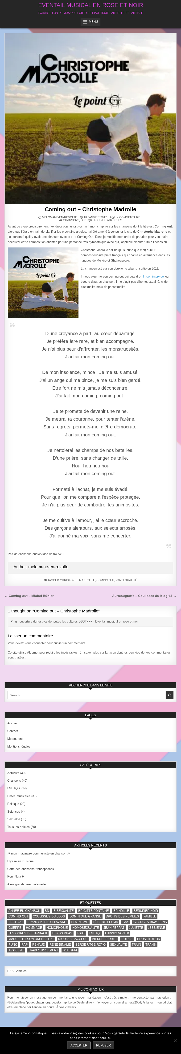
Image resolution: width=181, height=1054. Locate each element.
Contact (12, 731)
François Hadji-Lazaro (47, 922)
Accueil (12, 723)
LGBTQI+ (86, 220)
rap (24, 944)
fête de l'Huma (105, 922)
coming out (105, 580)
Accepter (78, 1045)
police (127, 939)
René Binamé (60, 944)
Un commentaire (127, 217)
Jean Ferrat (113, 927)
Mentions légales (18, 746)
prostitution (148, 939)
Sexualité (13, 819)
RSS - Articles (17, 971)
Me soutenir (15, 739)
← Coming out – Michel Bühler (28, 596)
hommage (34, 927)
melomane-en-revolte (59, 217)
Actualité (13, 773)
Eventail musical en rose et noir (90, 5)
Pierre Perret (104, 939)
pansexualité (126, 580)
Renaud (38, 944)
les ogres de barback (27, 933)
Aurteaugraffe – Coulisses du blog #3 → (144, 596)
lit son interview (153, 276)
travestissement (43, 950)
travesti (16, 950)
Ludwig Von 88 (117, 933)
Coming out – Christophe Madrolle (90, 209)
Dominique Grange (85, 916)
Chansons (71, 220)
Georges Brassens (150, 922)
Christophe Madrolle (77, 580)
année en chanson (24, 911)
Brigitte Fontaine (93, 911)
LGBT (81, 933)
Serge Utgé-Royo (90, 944)
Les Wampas (62, 933)
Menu (93, 22)
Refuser (103, 1045)
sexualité (118, 944)
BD (47, 911)
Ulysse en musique (20, 861)
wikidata (70, 950)
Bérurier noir (146, 911)
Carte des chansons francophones (30, 869)
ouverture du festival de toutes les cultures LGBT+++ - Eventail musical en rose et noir (79, 621)
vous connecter (35, 643)
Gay (126, 922)
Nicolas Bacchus (72, 939)
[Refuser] (175, 1040)
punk (12, 944)
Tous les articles (108, 220)
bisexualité (63, 911)
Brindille (121, 911)
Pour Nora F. (16, 876)
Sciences (13, 811)
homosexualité (85, 927)
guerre (14, 927)
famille (150, 916)
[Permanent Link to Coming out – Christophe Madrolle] (90, 118)
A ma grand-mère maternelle (26, 884)
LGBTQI (95, 933)
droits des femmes (122, 916)
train (136, 944)
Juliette (136, 927)
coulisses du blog (49, 916)
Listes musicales (18, 796)
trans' (150, 944)
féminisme (79, 922)
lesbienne (156, 927)
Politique (13, 804)
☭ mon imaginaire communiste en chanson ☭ (38, 853)
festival (15, 922)
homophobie (57, 927)
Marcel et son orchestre (31, 939)
